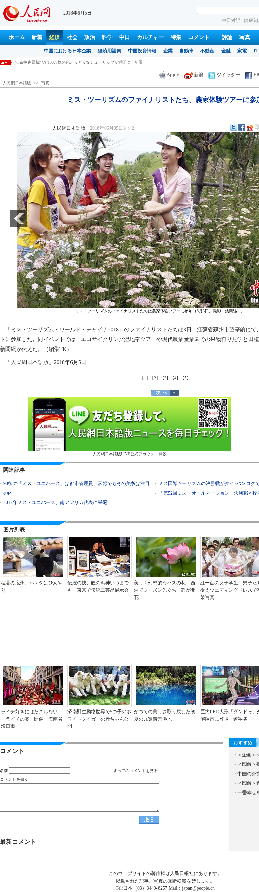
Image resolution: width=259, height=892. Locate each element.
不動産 (207, 50)
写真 (244, 37)
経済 (54, 37)
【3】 (165, 377)
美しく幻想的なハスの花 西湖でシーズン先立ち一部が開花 (164, 590)
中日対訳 (231, 20)
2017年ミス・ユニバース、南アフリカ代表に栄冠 (55, 502)
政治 (89, 37)
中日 (124, 37)
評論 (227, 37)
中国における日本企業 (67, 50)
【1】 (145, 377)
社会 (72, 37)
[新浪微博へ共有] (250, 127)
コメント (199, 37)
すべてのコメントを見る (135, 770)
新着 (37, 37)
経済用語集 (109, 50)
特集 (176, 37)
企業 (168, 50)
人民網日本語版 (17, 83)
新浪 (198, 74)
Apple (173, 74)
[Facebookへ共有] (241, 127)
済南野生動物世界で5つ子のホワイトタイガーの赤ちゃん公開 (99, 719)
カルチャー (150, 37)
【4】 (175, 377)
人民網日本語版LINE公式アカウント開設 (130, 454)
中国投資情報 (142, 50)
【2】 (155, 377)
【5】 (185, 377)
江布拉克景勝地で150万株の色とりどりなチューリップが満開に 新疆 (79, 62)
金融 (226, 50)
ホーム (17, 37)
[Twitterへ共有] (233, 127)
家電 (242, 50)
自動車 (186, 50)
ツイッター (228, 74)
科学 (107, 37)
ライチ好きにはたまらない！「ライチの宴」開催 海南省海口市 (31, 719)
